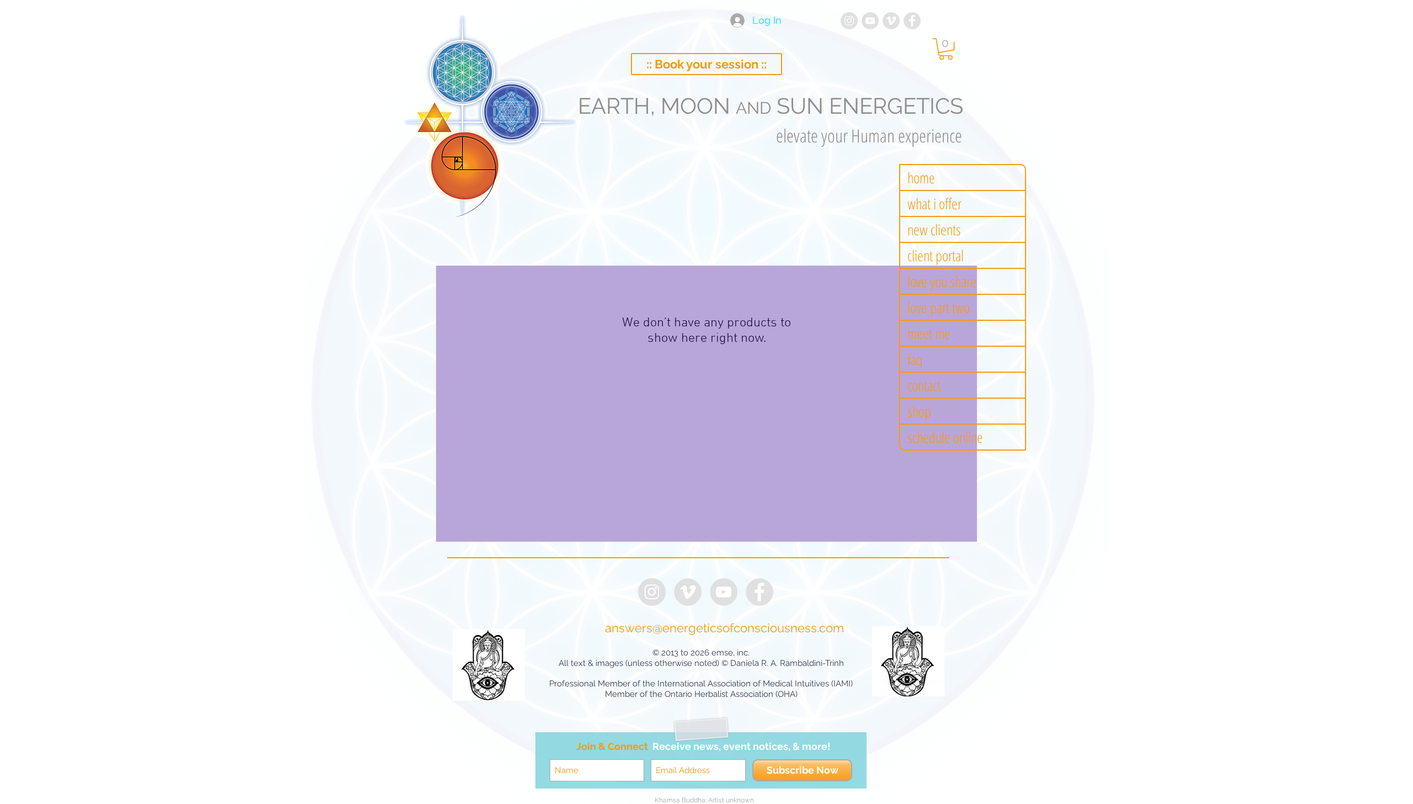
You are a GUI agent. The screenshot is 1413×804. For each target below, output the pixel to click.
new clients (934, 229)
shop (919, 411)
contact (924, 385)
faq (915, 359)
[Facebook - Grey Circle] (912, 20)
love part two (938, 307)
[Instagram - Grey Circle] (849, 20)
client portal (935, 255)
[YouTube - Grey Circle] (870, 20)
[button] (946, 49)
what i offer (934, 203)
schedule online (945, 437)
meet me (928, 333)
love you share (941, 281)
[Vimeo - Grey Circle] (891, 20)
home (921, 177)
